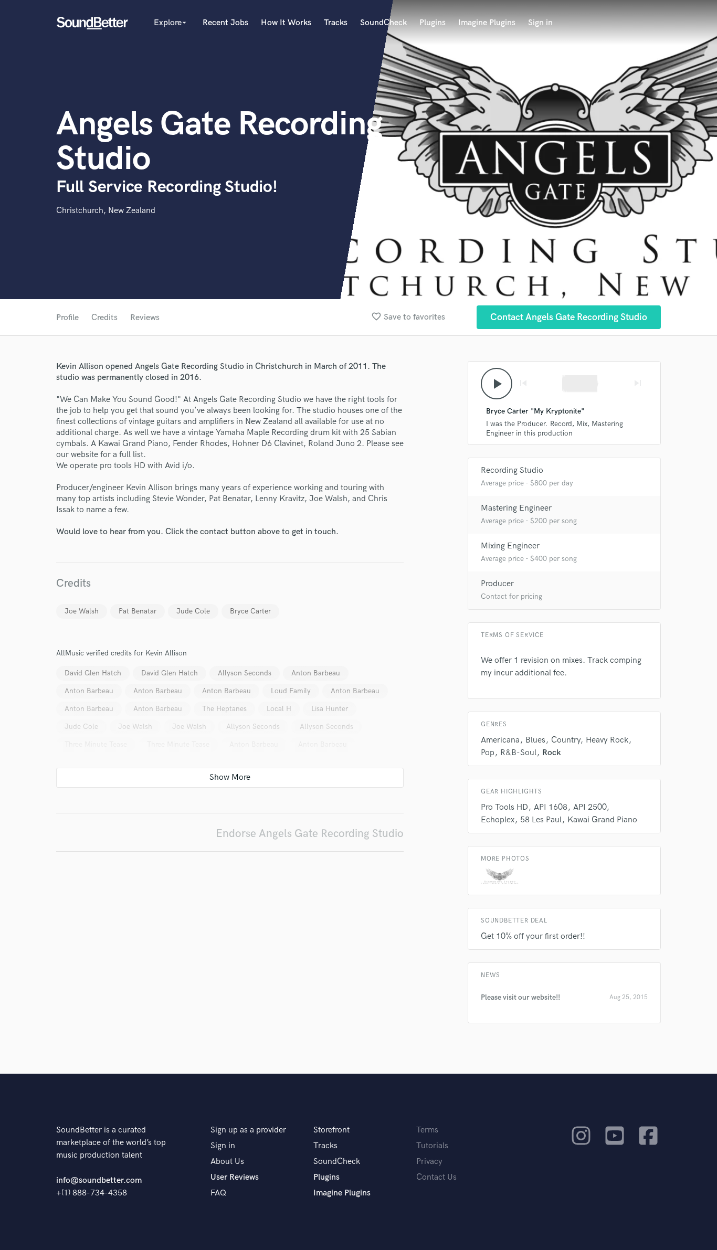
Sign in (540, 23)
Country (565, 740)
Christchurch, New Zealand (105, 211)
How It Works (286, 23)
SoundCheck (383, 23)
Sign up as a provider (248, 1130)
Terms (427, 1130)
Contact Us (436, 1177)
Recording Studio (512, 470)
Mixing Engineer (510, 546)
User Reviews (234, 1177)
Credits (104, 318)
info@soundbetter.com (99, 1180)
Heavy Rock (607, 740)
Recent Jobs (225, 23)
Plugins (432, 23)
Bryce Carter (250, 611)
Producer (497, 584)
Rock (551, 753)
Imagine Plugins (486, 23)
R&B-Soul (518, 753)
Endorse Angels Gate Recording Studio (310, 833)
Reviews (145, 318)
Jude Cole (193, 611)
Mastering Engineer (516, 508)
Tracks (335, 23)
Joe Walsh (82, 611)
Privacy (429, 1162)
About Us (227, 1162)
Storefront (331, 1130)
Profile (67, 318)
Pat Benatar (137, 611)
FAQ (218, 1193)
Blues (535, 740)
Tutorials (432, 1146)
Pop (487, 753)
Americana (500, 740)
